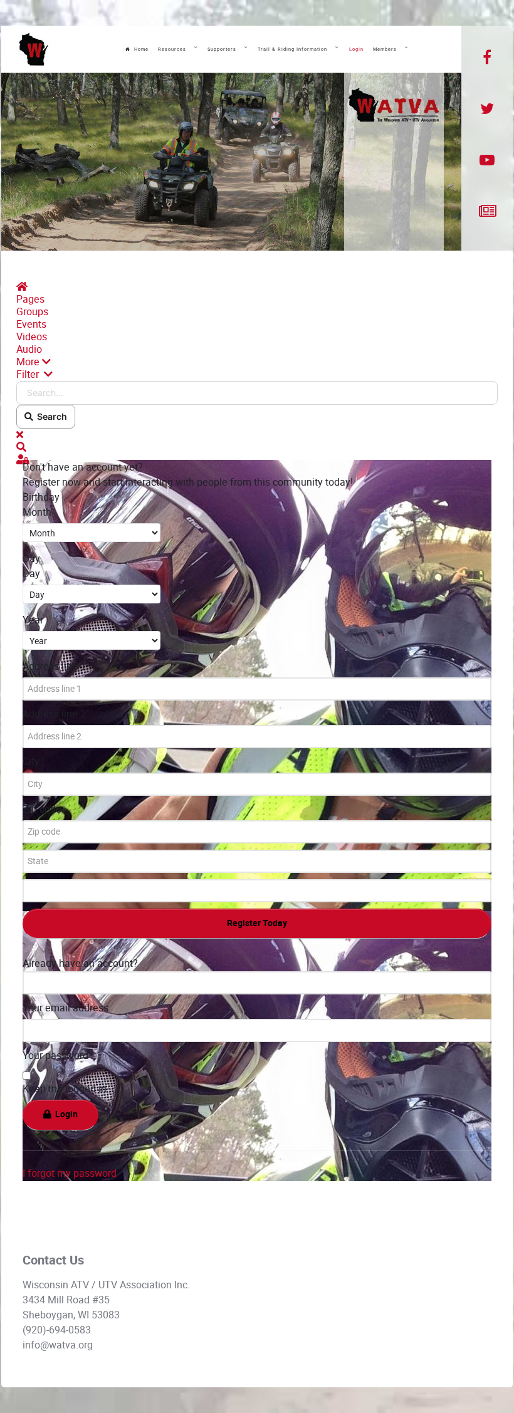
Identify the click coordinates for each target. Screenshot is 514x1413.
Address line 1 (54, 666)
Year (33, 620)
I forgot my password (70, 1173)
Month (37, 512)
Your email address (65, 1008)
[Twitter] (487, 109)
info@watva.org (58, 1345)
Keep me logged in (65, 1089)
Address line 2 (54, 714)
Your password (55, 1055)
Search (50, 416)
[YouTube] (487, 160)
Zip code (42, 809)
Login (64, 1114)
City (31, 761)
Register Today (257, 923)
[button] (257, 362)
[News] (487, 211)
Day (31, 573)
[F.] (33, 49)
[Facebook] (487, 57)
